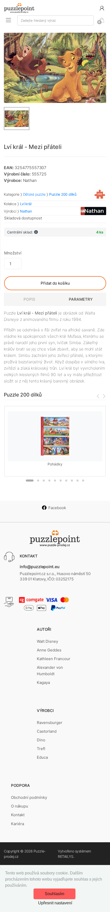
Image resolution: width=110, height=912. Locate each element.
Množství (12, 252)
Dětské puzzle (34, 194)
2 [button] (38, 481)
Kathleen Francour (53, 658)
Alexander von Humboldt (50, 670)
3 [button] (44, 481)
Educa (42, 757)
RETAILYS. (66, 856)
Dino (41, 740)
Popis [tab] (29, 299)
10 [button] (83, 481)
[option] (55, 68)
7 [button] (66, 481)
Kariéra (17, 823)
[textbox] (55, 20)
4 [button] (49, 481)
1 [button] (30, 481)
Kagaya (43, 682)
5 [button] (55, 481)
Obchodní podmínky (29, 797)
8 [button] (72, 481)
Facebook (57, 507)
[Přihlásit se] (102, 7)
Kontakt (18, 814)
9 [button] (77, 481)
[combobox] (55, 20)
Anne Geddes (49, 650)
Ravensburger (49, 722)
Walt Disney (47, 641)
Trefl (41, 748)
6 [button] (61, 481)
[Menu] (8, 20)
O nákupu (19, 806)
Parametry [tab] (81, 299)
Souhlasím (54, 894)
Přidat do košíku (55, 283)
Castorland (47, 731)
